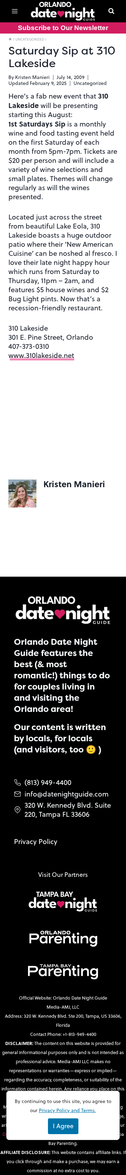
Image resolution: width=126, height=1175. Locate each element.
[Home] (10, 39)
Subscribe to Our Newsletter (63, 27)
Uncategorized (90, 83)
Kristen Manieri (32, 77)
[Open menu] (14, 11)
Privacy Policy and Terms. (67, 1110)
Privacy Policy (35, 841)
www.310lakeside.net (41, 355)
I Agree (63, 1126)
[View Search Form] (111, 11)
